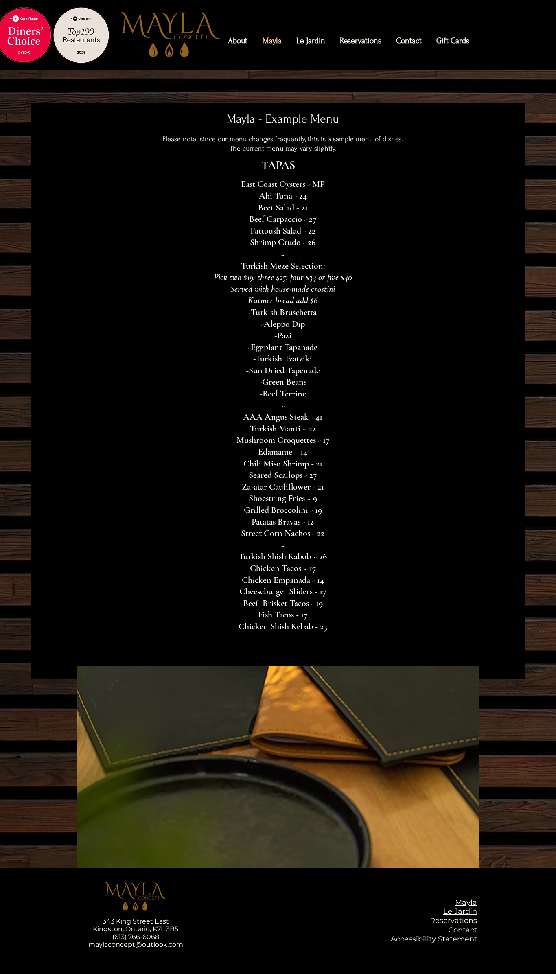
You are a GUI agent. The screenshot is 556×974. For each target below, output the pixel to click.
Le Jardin (460, 911)
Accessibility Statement (434, 939)
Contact (462, 930)
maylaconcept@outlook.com (135, 944)
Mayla (466, 902)
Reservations (453, 920)
